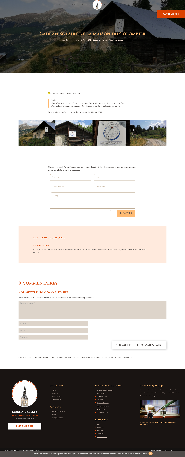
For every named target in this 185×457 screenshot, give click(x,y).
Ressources (100, 433)
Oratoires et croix (102, 412)
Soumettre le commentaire (139, 345)
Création (54, 390)
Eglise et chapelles (103, 403)
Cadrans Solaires (100, 40)
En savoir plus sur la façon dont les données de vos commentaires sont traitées (97, 358)
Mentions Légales (156, 450)
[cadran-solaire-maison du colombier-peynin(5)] (148, 146)
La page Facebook (57, 417)
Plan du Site (168, 450)
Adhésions (100, 427)
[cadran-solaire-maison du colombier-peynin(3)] (111, 146)
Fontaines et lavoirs (103, 406)
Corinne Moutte (72, 40)
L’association (63, 5)
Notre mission (56, 396)
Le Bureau (55, 393)
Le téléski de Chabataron (105, 390)
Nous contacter (102, 437)
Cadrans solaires (102, 396)
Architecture (101, 393)
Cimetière (100, 399)
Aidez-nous (119, 5)
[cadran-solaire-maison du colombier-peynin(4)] (73, 146)
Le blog (54, 414)
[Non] (182, 454)
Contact (131, 5)
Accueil (54, 5)
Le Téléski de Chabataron (81, 5)
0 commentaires (116, 40)
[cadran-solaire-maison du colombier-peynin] (37, 146)
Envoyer (126, 213)
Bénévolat (100, 430)
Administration (56, 399)
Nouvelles (107, 5)
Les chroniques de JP (58, 411)
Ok (150, 454)
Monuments (101, 409)
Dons (98, 424)
